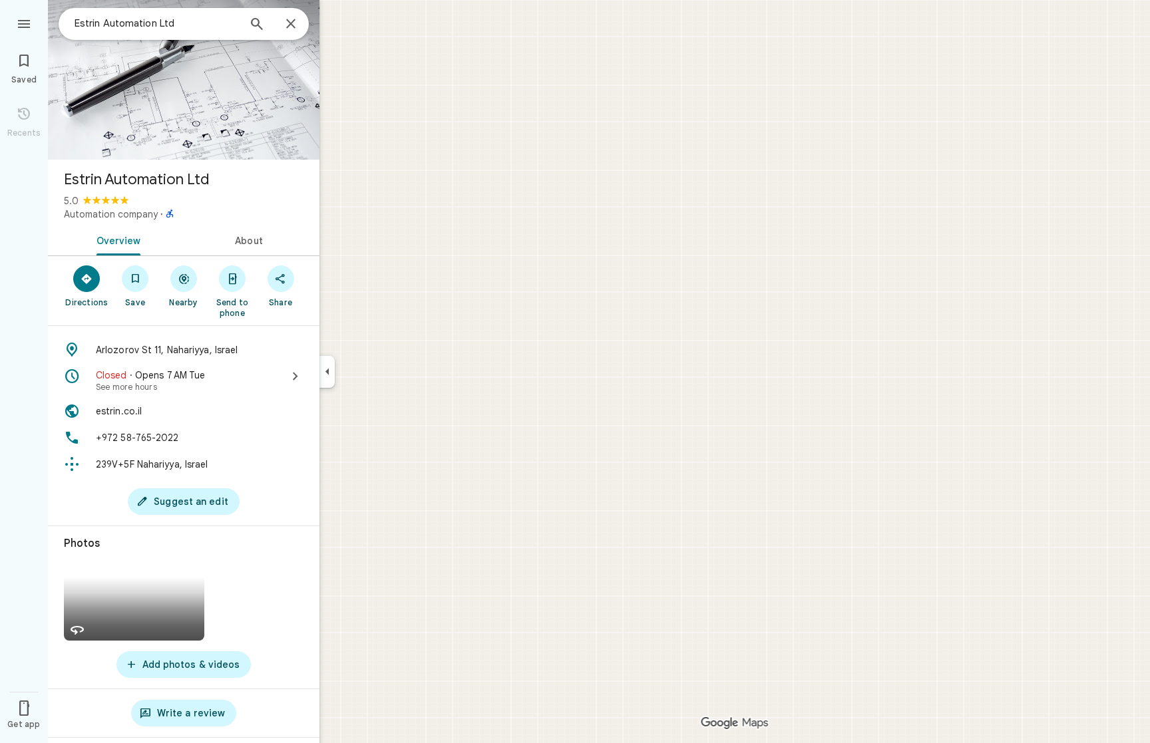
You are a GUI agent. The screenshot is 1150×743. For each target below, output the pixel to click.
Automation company (111, 214)
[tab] (116, 239)
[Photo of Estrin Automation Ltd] (183, 80)
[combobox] (156, 23)
